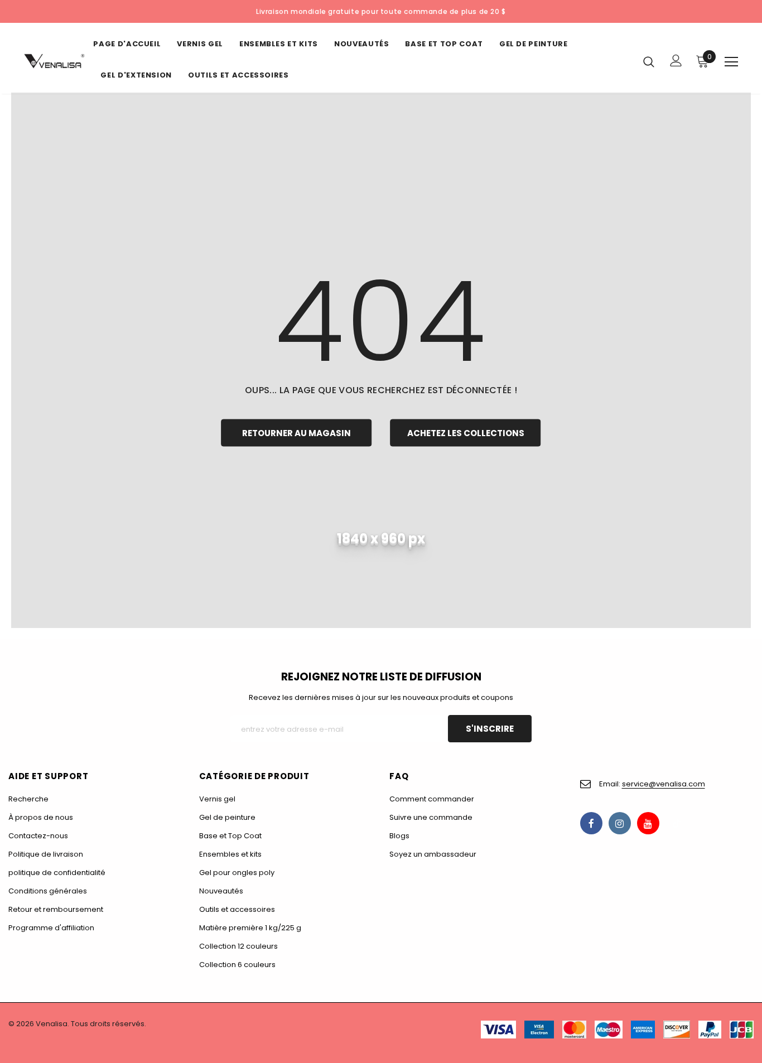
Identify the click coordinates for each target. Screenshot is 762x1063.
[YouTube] (648, 823)
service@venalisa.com (663, 784)
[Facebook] (591, 823)
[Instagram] (620, 823)
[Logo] (54, 61)
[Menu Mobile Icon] (731, 62)
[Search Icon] (648, 61)
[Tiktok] (676, 823)
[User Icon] (676, 60)
